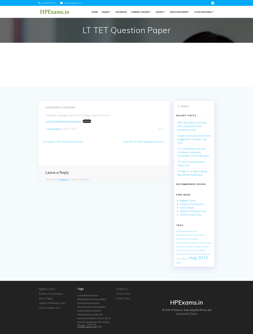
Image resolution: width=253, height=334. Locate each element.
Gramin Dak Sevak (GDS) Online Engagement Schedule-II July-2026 (193, 139)
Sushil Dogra (54, 128)
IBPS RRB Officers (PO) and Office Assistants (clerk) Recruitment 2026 (191, 126)
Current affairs (181, 250)
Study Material (203, 12)
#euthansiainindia (191, 239)
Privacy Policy (123, 298)
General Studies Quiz (191, 214)
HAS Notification (204, 254)
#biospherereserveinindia (185, 235)
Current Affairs (140, 12)
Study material (68, 107)
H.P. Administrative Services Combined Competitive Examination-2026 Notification (193, 152)
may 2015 (198, 258)
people (178, 263)
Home (95, 12)
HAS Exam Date (192, 254)
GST (185, 254)
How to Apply (187, 207)
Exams (105, 12)
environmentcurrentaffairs (196, 250)
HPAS (178, 259)
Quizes (159, 12)
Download (87, 121)
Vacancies (121, 12)
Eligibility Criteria (188, 200)
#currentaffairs (199, 235)
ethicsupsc (180, 254)
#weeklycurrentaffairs (201, 247)
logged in (63, 179)
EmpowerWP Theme (186, 313)
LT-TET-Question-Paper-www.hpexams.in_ (63, 121)
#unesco (208, 243)
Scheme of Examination (192, 204)
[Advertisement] (126, 64)
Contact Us (122, 289)
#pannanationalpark (183, 243)
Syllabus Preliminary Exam (193, 211)
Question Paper (179, 12)
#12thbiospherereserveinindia (186, 231)
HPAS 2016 (184, 259)
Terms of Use (123, 293)
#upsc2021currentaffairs (185, 247)
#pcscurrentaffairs (198, 243)
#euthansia (180, 239)
